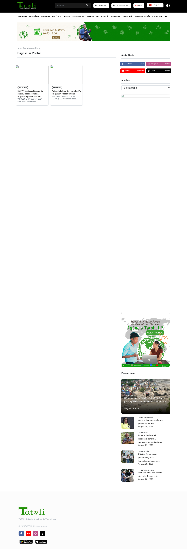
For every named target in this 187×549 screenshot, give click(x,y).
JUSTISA (90, 16)
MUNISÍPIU (34, 16)
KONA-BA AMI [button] (122, 5)
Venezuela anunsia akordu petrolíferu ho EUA (150, 422)
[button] (27, 5)
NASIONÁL (128, 16)
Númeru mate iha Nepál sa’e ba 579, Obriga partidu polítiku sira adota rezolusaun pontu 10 (145, 400)
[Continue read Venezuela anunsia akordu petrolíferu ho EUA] (127, 423)
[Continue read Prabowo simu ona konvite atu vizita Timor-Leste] (127, 475)
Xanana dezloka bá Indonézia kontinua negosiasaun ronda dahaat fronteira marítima (150, 439)
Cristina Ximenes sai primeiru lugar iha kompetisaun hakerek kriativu (148, 458)
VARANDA (22, 16)
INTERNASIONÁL (142, 16)
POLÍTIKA (56, 16)
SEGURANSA (78, 16)
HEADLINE (57, 87)
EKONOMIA (157, 16)
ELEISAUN (45, 16)
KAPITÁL (105, 16)
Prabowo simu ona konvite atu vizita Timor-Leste (150, 474)
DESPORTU (116, 16)
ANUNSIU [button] (102, 5)
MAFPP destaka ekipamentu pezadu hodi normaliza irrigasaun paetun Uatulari (30, 94)
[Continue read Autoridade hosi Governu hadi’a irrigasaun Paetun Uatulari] (66, 74)
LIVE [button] (140, 5)
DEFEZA (66, 16)
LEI (97, 16)
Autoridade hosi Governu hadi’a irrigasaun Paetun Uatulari (66, 92)
